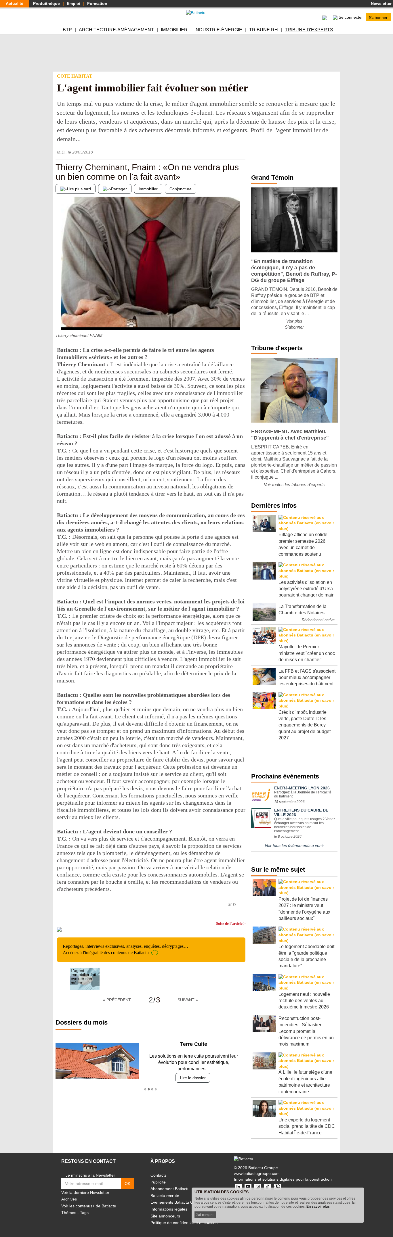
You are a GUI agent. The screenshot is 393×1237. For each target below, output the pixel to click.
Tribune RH (263, 29)
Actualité (14, 3)
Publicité (158, 1182)
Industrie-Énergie (218, 29)
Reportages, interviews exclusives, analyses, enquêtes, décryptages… (125, 949)
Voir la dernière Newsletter (85, 1192)
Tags (84, 1212)
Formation (97, 3)
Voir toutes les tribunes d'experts (294, 484)
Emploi (73, 3)
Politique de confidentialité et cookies (184, 1222)
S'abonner (378, 17)
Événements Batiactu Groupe (177, 1202)
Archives (69, 1199)
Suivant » (188, 1000)
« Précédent (117, 1000)
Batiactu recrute (164, 1195)
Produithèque (46, 3)
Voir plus (294, 321)
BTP (67, 29)
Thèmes (68, 1212)
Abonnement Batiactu (170, 1188)
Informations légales (168, 1209)
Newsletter (381, 3)
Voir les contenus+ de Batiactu (88, 1206)
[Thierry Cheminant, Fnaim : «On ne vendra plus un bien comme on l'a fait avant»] (60, 318)
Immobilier (174, 29)
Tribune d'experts (309, 29)
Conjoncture (180, 189)
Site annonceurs (165, 1216)
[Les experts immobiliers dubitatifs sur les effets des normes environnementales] (241, 318)
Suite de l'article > (230, 923)
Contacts (158, 1175)
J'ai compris (205, 1215)
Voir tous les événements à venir (294, 845)
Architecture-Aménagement (116, 29)
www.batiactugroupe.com (257, 1173)
